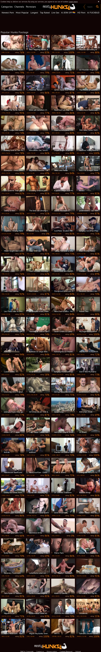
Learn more (73, 1)
